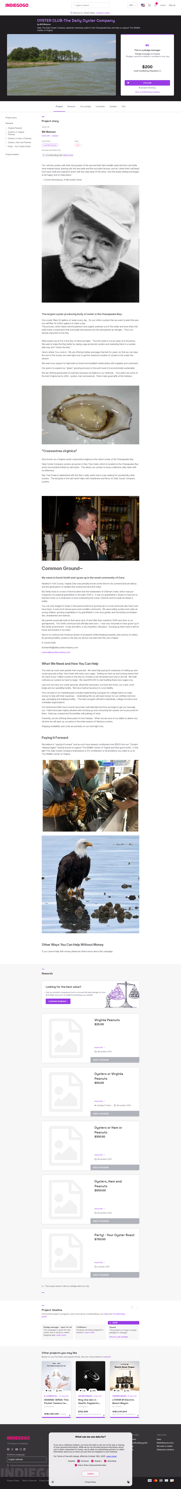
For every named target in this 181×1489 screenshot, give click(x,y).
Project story (11, 117)
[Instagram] (21, 1449)
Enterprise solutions (165, 1449)
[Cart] (149, 5)
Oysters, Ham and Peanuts (19, 142)
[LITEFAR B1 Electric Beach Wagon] (124, 1376)
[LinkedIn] (24, 1449)
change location (103, 13)
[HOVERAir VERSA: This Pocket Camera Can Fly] (56, 1376)
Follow (147, 83)
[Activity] (155, 5)
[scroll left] (132, 1307)
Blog (131, 1446)
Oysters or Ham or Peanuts (19, 138)
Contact (132, 1439)
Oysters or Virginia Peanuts (16, 133)
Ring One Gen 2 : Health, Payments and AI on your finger (90, 1403)
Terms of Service (29, 1480)
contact (55, 136)
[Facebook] (8, 1449)
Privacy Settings (46, 1480)
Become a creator (165, 1446)
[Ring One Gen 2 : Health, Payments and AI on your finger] (90, 1376)
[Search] (74, 5)
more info (46, 136)
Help (106, 1314)
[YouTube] (16, 1449)
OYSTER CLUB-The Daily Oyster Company (76, 20)
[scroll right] (137, 1354)
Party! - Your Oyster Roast (19, 146)
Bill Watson (45, 24)
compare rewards (57, 1001)
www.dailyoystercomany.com (56, 652)
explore (106, 1357)
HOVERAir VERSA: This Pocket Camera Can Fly (56, 1403)
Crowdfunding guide (138, 1443)
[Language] (143, 5)
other (78, 145)
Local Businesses (50, 145)
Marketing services (165, 1443)
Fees (159, 1439)
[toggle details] (70, 1417)
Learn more (61, 1335)
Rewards (9, 123)
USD (131, 5)
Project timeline (12, 154)
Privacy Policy (13, 1480)
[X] (12, 1449)
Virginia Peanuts (15, 128)
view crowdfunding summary (147, 92)
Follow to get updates (118, 1337)
